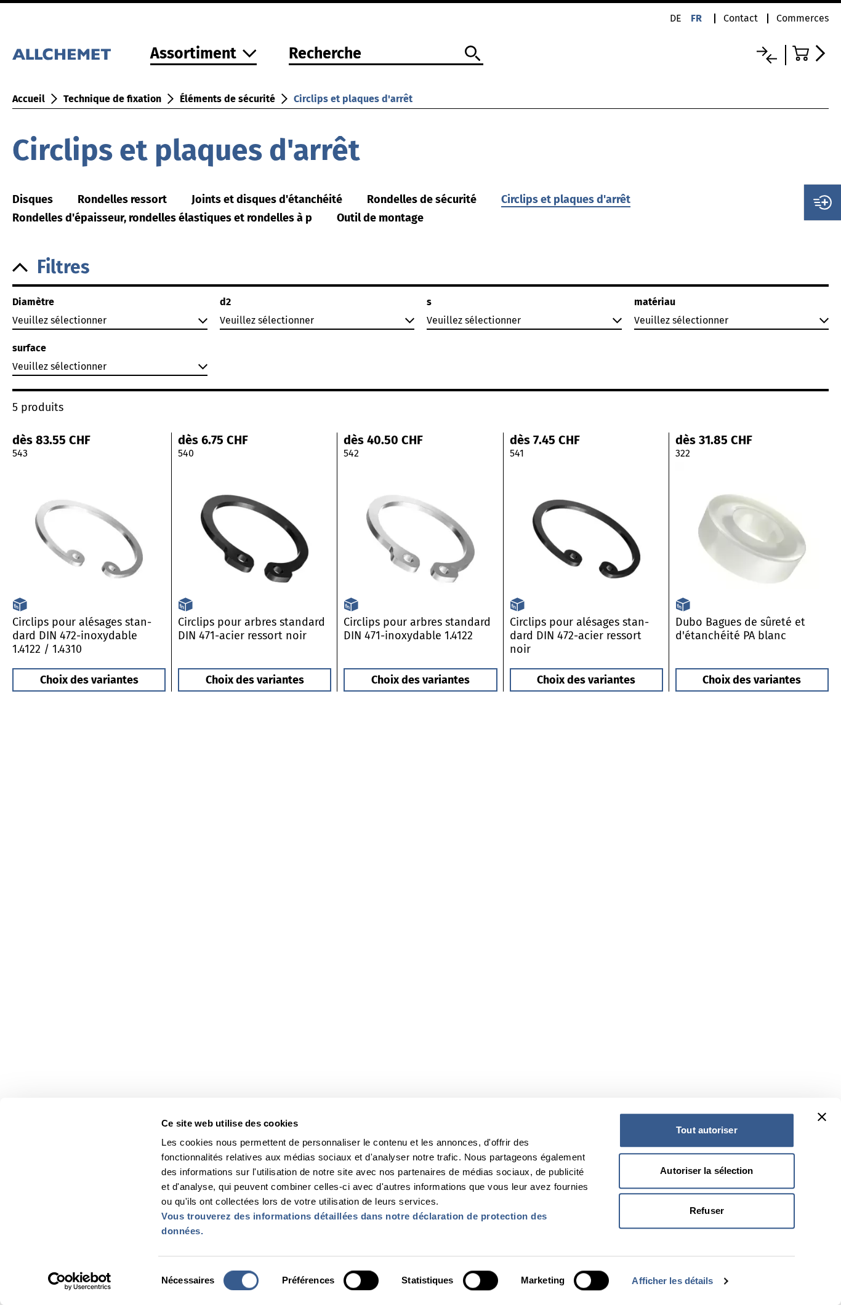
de (676, 18)
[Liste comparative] (767, 55)
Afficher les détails (672, 1280)
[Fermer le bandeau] (822, 1116)
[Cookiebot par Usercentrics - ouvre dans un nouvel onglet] (80, 1281)
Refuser (707, 1210)
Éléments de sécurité (227, 99)
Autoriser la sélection (706, 1170)
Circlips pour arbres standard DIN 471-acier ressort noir (251, 628)
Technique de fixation (112, 99)
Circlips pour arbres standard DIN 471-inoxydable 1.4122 (417, 628)
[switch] (361, 1280)
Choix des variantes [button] (89, 680)
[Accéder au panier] (810, 53)
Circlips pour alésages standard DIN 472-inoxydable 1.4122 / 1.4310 (81, 635)
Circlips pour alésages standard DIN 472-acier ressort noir (579, 635)
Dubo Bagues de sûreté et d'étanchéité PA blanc (740, 628)
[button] (420, 267)
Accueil (28, 99)
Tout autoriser (706, 1130)
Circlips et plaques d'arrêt (353, 99)
